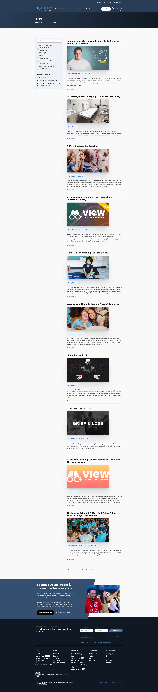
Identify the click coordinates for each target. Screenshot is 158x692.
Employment (39, 656)
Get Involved (75, 660)
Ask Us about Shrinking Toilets (79, 666)
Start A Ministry (76, 654)
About (63, 9)
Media (86, 230)
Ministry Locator (77, 663)
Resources (79, 9)
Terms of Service (84, 637)
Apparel (56, 654)
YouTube (109, 660)
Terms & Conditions (117, 682)
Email (96, 627)
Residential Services (42, 658)
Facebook (109, 658)
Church (80, 438)
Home (57, 9)
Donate (88, 9)
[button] (117, 3)
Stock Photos (76, 669)
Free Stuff (56, 660)
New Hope (41, 660)
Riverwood (41, 662)
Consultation (75, 658)
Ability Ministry (72, 73)
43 (82, 570)
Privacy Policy (114, 636)
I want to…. (116, 9)
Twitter (108, 656)
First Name (84, 627)
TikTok (108, 663)
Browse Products (45, 613)
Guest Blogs (86, 545)
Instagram (110, 654)
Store (70, 9)
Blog (72, 656)
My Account (92, 654)
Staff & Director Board (43, 664)
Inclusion (80, 73)
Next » (91, 570)
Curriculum (56, 658)
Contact (91, 656)
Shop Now (105, 9)
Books (55, 656)
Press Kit (91, 660)
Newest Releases (59, 663)
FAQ (89, 658)
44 (86, 570)
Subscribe (116, 630)
